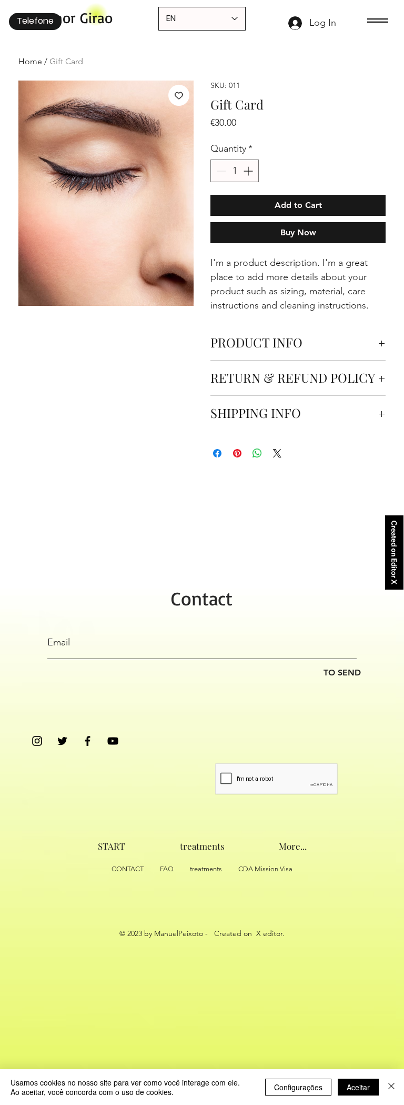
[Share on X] (277, 453)
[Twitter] (62, 741)
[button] (377, 20)
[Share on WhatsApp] (257, 453)
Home (30, 61)
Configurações (298, 1087)
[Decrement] (220, 171)
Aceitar (358, 1087)
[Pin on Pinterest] (237, 453)
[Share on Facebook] (217, 453)
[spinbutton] (234, 171)
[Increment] (249, 171)
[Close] (391, 1087)
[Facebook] (87, 741)
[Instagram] (37, 741)
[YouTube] (112, 741)
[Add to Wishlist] (178, 95)
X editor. (270, 933)
